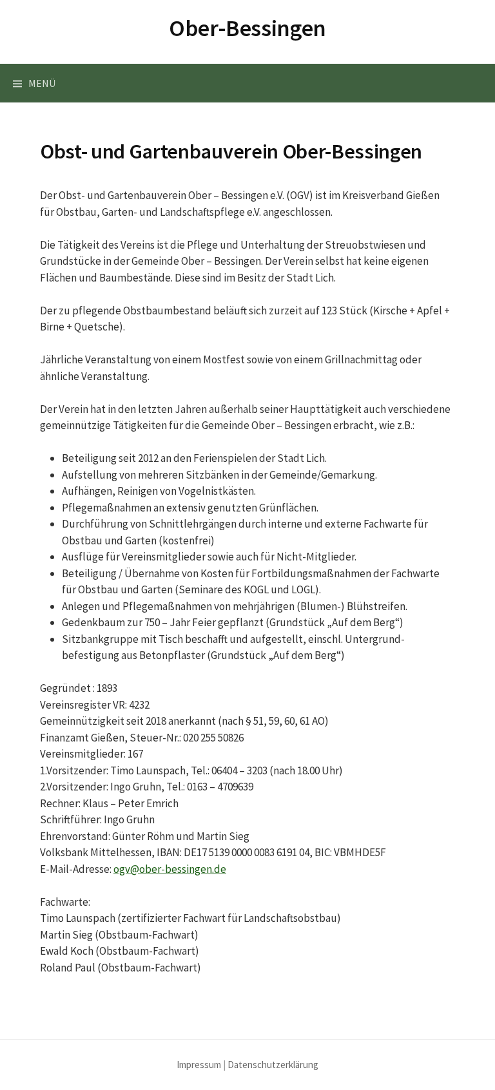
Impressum (199, 1064)
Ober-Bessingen (247, 28)
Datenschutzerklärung (273, 1064)
